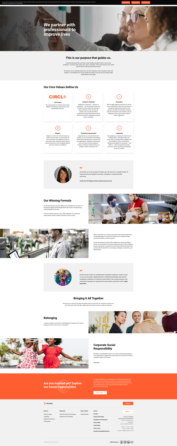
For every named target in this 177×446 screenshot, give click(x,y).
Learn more (96, 362)
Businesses (62, 411)
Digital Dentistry (84, 414)
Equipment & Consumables (66, 416)
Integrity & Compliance (49, 419)
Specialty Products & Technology (68, 414)
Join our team (99, 392)
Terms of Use (96, 428)
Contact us (128, 403)
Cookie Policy (96, 425)
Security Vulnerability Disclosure (101, 431)
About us (46, 411)
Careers (95, 411)
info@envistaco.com (127, 430)
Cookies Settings (125, 2)
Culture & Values (48, 414)
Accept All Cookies (145, 2)
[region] (88, 2)
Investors (95, 414)
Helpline (127, 411)
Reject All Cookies (135, 2)
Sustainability (47, 421)
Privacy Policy (96, 422)
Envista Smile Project (98, 416)
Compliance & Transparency (100, 419)
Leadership (46, 416)
